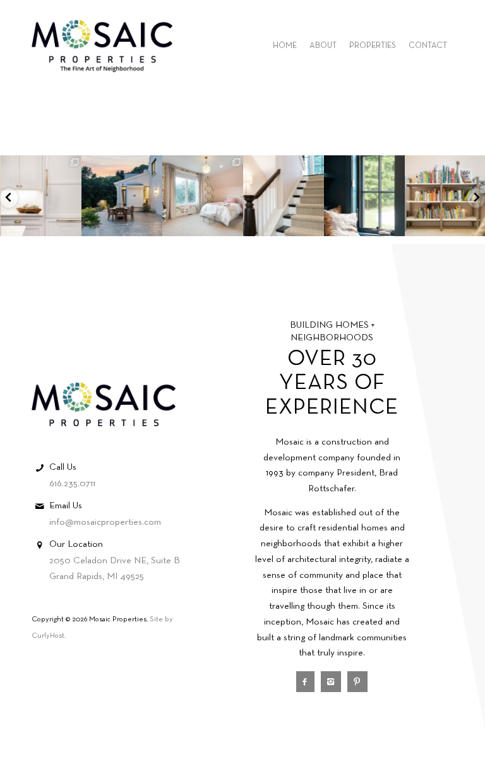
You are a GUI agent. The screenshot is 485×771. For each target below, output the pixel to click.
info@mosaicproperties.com (105, 522)
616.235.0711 (72, 483)
